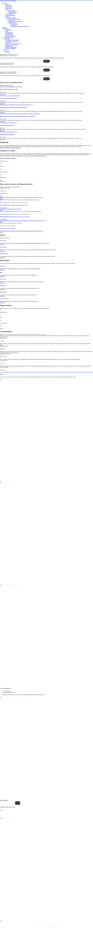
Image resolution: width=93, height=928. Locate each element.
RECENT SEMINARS (5, 147)
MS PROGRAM (9, 33)
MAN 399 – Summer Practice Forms (13, 43)
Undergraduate (8, 30)
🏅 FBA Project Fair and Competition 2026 (8, 98)
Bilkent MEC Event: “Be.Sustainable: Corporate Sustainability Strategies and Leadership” (17, 116)
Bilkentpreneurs (8, 46)
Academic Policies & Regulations (15, 21)
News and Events (9, 14)
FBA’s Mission (8, 5)
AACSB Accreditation (10, 15)
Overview (5, 3)
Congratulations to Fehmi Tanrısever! (7, 125)
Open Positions (11, 20)
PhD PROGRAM (9, 35)
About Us (7, 4)
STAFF (7, 9)
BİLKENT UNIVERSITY (11, 47)
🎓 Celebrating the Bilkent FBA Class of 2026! (9, 89)
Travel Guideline (14, 24)
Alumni (7, 16)
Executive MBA (9, 32)
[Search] (17, 803)
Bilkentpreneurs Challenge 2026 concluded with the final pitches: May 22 (14, 107)
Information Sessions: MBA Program (7, 134)
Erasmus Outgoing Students (11, 44)
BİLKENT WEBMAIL (10, 48)
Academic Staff (11, 10)
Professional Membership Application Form (20, 26)
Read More (2, 94)
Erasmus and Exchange (10, 36)
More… (46, 61)
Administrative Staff (12, 11)
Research (5, 27)
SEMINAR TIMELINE (15, 147)
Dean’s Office (8, 6)
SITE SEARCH (3, 800)
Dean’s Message (8, 8)
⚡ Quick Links (6, 38)
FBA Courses (8, 42)
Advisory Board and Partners (14, 19)
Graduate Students (12, 13)
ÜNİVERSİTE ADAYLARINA (12, 40)
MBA (6, 31)
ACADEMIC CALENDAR (11, 41)
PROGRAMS (6, 28)
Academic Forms (12, 22)
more (74, 377)
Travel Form (13, 25)
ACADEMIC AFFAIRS (10, 17)
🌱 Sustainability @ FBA (8, 37)
